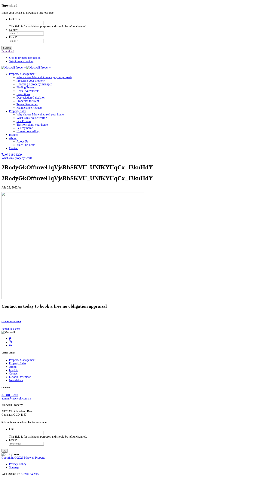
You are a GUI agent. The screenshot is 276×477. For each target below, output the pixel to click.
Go (4, 450)
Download (8, 51)
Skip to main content (21, 61)
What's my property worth (17, 158)
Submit (7, 47)
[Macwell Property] (26, 67)
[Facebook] (10, 338)
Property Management (22, 360)
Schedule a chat (11, 328)
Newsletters (16, 380)
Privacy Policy (17, 464)
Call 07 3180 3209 (11, 321)
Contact (13, 373)
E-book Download (20, 376)
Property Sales (17, 363)
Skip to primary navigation (25, 57)
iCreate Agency (30, 473)
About (13, 366)
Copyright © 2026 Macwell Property (23, 457)
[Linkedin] (10, 345)
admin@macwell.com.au (16, 398)
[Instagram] (10, 342)
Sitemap (14, 467)
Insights (13, 370)
